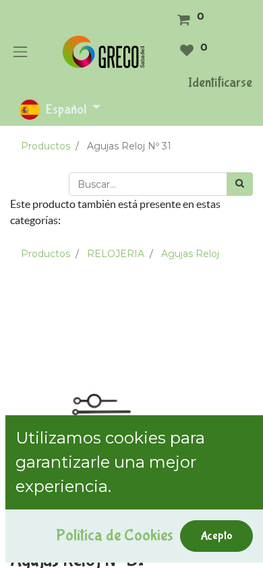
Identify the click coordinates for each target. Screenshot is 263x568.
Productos (45, 146)
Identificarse (220, 82)
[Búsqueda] (240, 184)
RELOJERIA (115, 254)
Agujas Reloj (190, 254)
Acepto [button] (216, 535)
